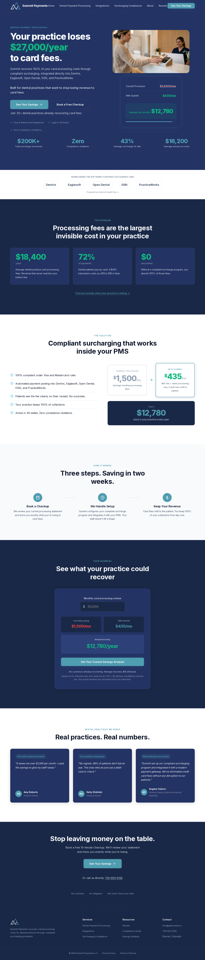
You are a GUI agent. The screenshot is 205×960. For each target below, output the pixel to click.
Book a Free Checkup (70, 104)
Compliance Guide (132, 931)
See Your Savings (181, 5)
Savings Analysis (131, 936)
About (150, 5)
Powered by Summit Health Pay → (103, 192)
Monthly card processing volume (102, 598)
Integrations (102, 5)
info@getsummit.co (172, 925)
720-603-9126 (114, 878)
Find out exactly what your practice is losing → (102, 293)
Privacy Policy (108, 953)
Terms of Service (128, 953)
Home (51, 5)
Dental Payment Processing (75, 5)
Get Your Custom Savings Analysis (102, 661)
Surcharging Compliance (128, 5)
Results (163, 5)
